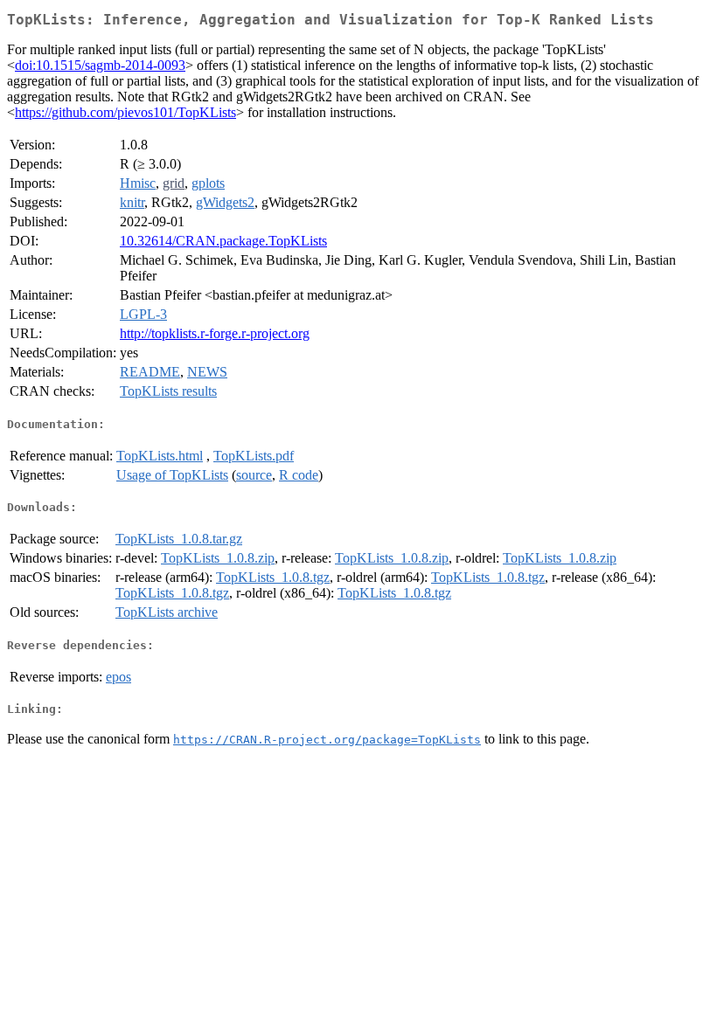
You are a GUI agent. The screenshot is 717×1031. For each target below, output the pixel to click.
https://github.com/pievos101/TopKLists (125, 112)
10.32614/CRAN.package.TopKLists (223, 240)
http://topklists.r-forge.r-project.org (215, 333)
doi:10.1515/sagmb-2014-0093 (100, 65)
